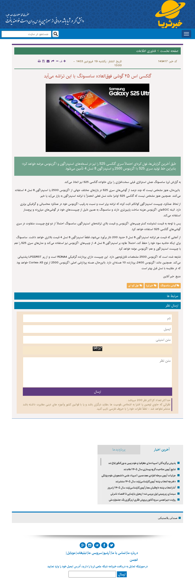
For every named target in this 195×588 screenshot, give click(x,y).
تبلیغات (82, 553)
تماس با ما (119, 553)
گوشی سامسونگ (169, 285)
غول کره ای (134, 285)
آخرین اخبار (162, 449)
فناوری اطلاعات (146, 51)
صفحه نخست (169, 51)
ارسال (122, 574)
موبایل (71, 553)
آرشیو (106, 553)
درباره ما (132, 553)
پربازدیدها (118, 449)
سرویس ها (95, 553)
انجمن (134, 560)
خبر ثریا (150, 285)
